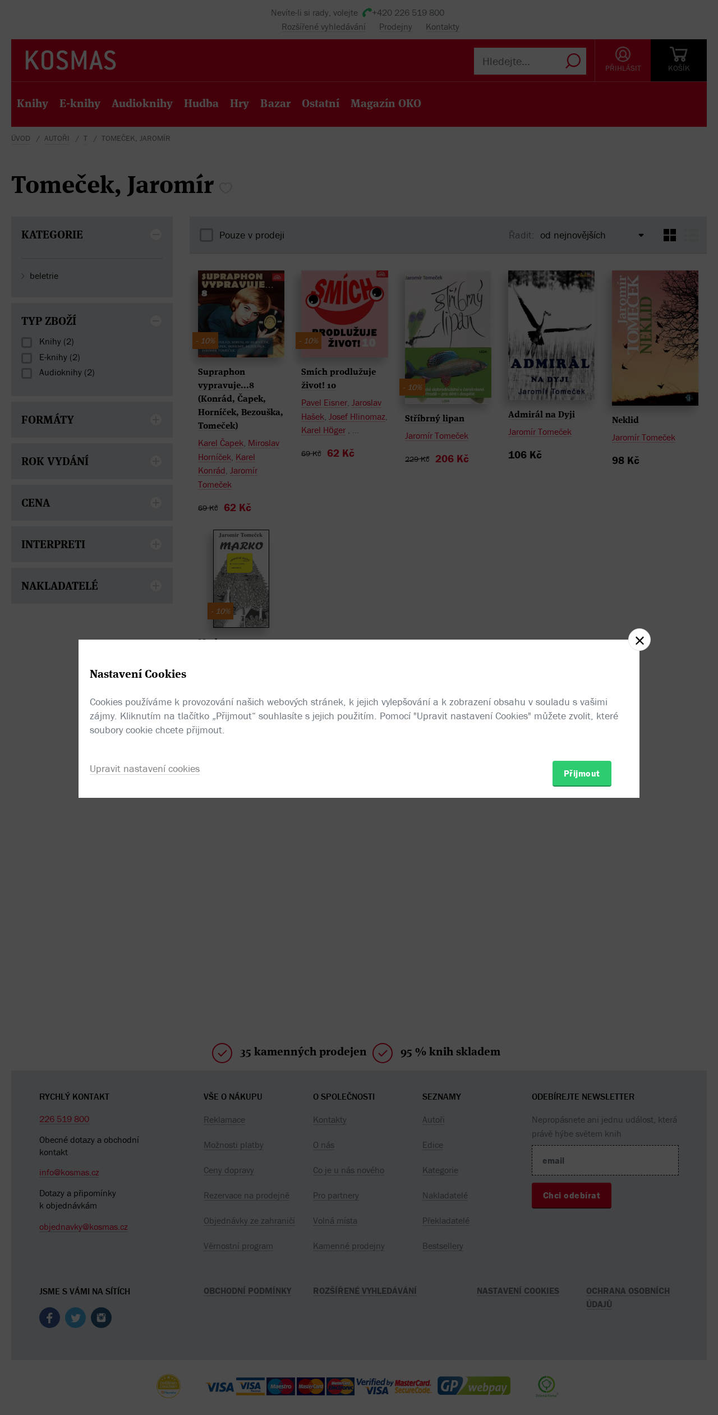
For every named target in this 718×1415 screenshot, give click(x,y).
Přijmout (582, 773)
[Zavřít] (639, 639)
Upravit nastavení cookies (145, 768)
